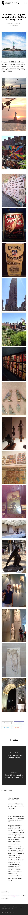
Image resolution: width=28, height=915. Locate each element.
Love (9, 723)
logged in (14, 896)
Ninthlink (10, 23)
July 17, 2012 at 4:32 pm (14, 800)
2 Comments (14, 25)
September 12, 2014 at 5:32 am (15, 821)
